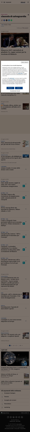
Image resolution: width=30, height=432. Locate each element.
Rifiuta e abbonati (25, 62)
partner (14, 79)
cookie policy (20, 73)
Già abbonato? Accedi (15, 90)
